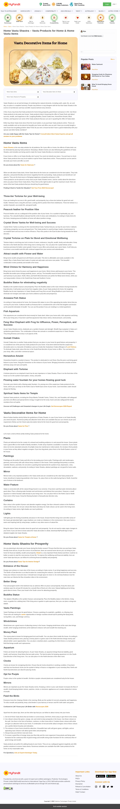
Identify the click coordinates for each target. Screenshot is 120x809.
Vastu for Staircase (27, 165)
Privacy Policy (80, 781)
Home (5, 26)
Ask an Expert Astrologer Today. (25, 753)
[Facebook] (100, 787)
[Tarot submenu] (81, 11)
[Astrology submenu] (95, 11)
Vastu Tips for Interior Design (28, 561)
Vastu (9, 26)
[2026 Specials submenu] (72, 11)
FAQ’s (77, 778)
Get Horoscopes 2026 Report (61, 406)
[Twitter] (108, 787)
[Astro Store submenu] (119, 11)
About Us (78, 776)
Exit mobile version (60, 806)
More (112, 59)
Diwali (38, 553)
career (23, 614)
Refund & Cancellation (83, 786)
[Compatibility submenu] (57, 11)
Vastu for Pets (23, 426)
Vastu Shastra (9, 147)
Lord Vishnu (71, 347)
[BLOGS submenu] (104, 11)
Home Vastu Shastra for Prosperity (16, 97)
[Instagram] (96, 787)
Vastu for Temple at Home (27, 537)
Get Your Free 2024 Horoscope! (43, 188)
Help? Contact (80, 792)
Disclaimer (79, 784)
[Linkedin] (104, 787)
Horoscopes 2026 (41, 706)
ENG (114, 4)
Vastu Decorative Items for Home (52, 92)
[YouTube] (112, 787)
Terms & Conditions (81, 789)
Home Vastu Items (12, 92)
